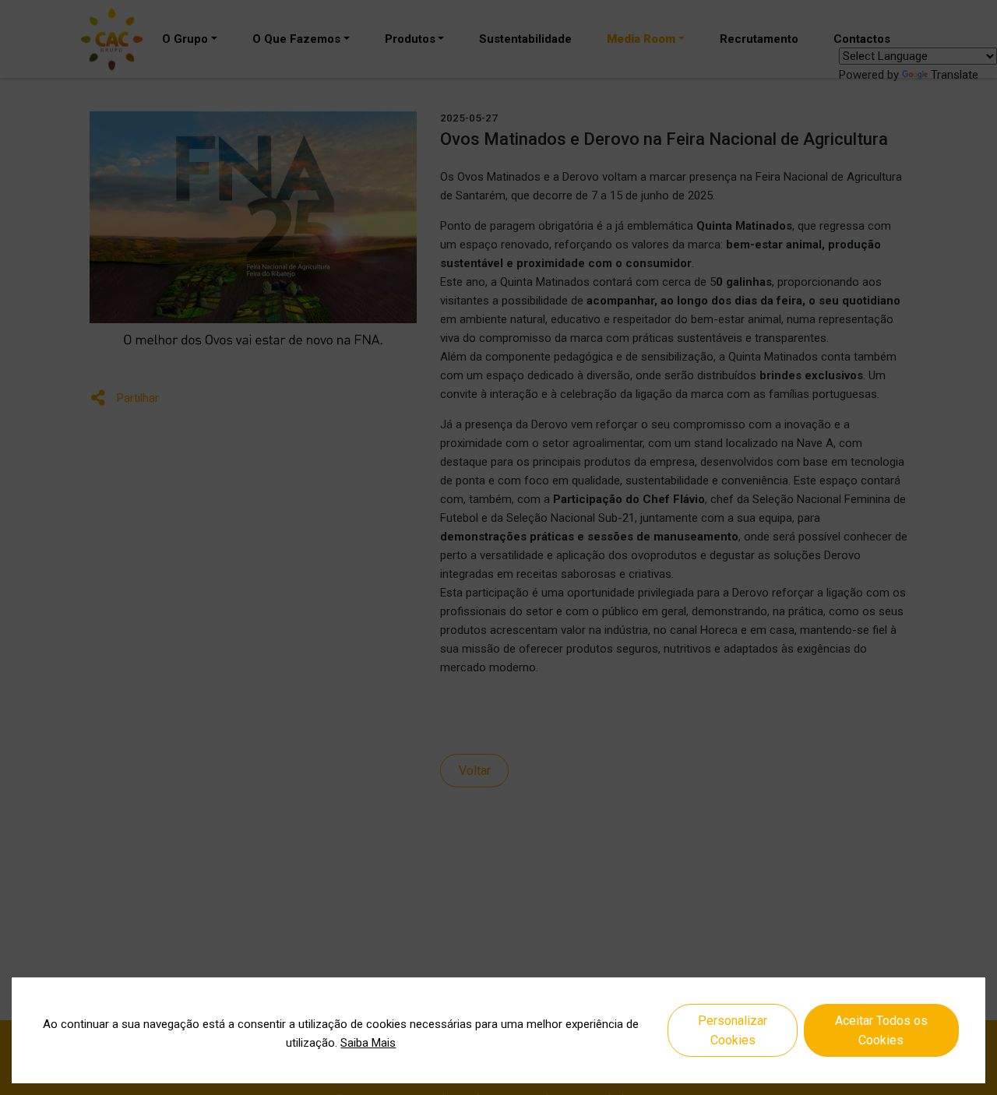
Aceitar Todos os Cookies (881, 1030)
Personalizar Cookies (732, 1030)
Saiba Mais (368, 1043)
